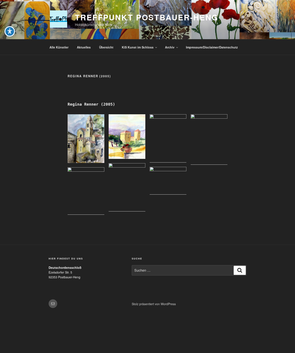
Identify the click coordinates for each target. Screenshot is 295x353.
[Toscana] (168, 181)
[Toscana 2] (127, 136)
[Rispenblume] (86, 191)
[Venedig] (127, 187)
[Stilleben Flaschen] (168, 138)
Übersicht (106, 47)
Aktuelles (84, 47)
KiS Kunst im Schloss (138, 47)
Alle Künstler (58, 47)
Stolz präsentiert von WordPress (154, 304)
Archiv (169, 47)
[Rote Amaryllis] (209, 139)
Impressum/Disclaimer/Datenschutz (212, 47)
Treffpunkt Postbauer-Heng (146, 17)
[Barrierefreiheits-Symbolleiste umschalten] (10, 31)
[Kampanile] (86, 138)
